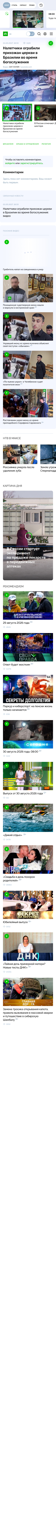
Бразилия (8, 144)
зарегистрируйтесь (31, 163)
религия (46, 144)
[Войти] (44, 33)
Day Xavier (14, 67)
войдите (10, 163)
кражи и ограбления (27, 144)
